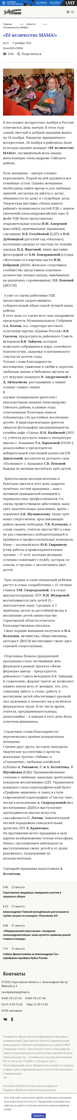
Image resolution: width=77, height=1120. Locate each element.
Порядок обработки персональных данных (29, 1090)
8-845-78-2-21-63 (11, 998)
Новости (30, 24)
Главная (7, 24)
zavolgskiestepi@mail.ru (15, 992)
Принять (38, 1115)
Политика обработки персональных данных (30, 1085)
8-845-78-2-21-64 (35, 998)
